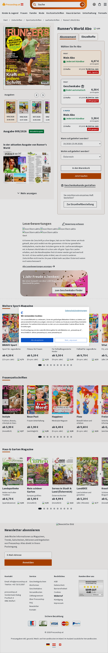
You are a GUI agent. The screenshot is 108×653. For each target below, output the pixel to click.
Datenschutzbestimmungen (76, 310)
